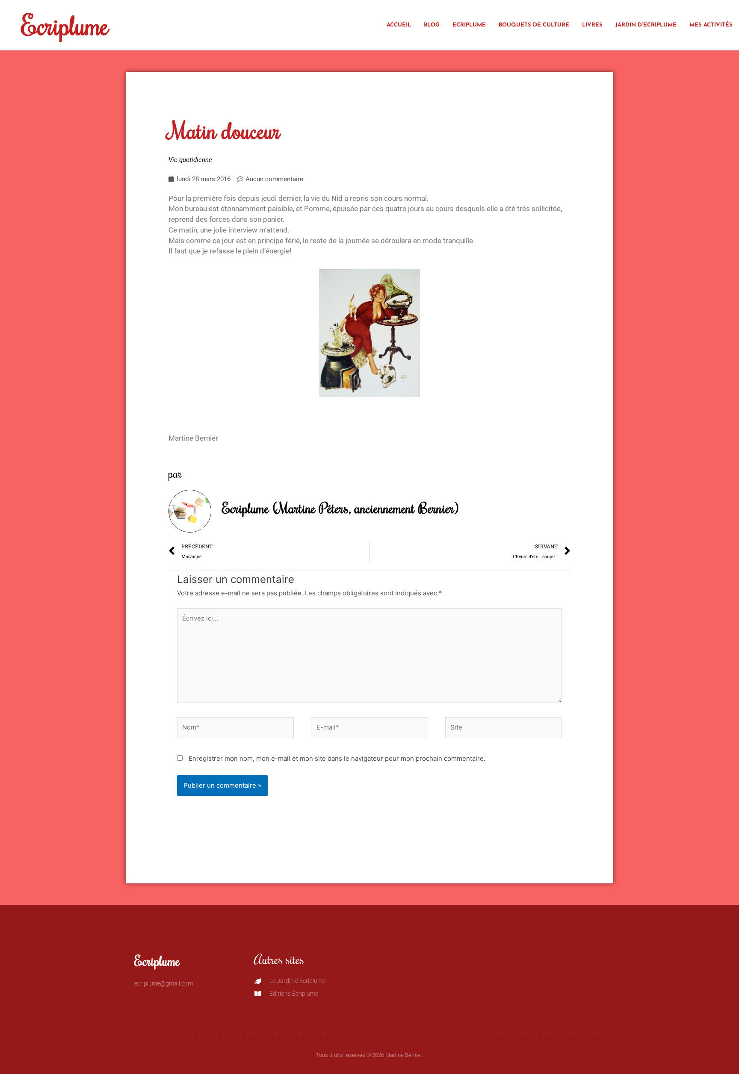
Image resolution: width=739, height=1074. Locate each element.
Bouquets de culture (534, 25)
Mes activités (711, 25)
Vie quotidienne (190, 160)
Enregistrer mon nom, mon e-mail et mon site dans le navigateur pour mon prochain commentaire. (337, 758)
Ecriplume (65, 25)
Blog (432, 25)
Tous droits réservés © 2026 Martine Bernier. (369, 1055)
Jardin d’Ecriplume (646, 25)
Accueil (399, 25)
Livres (592, 25)
